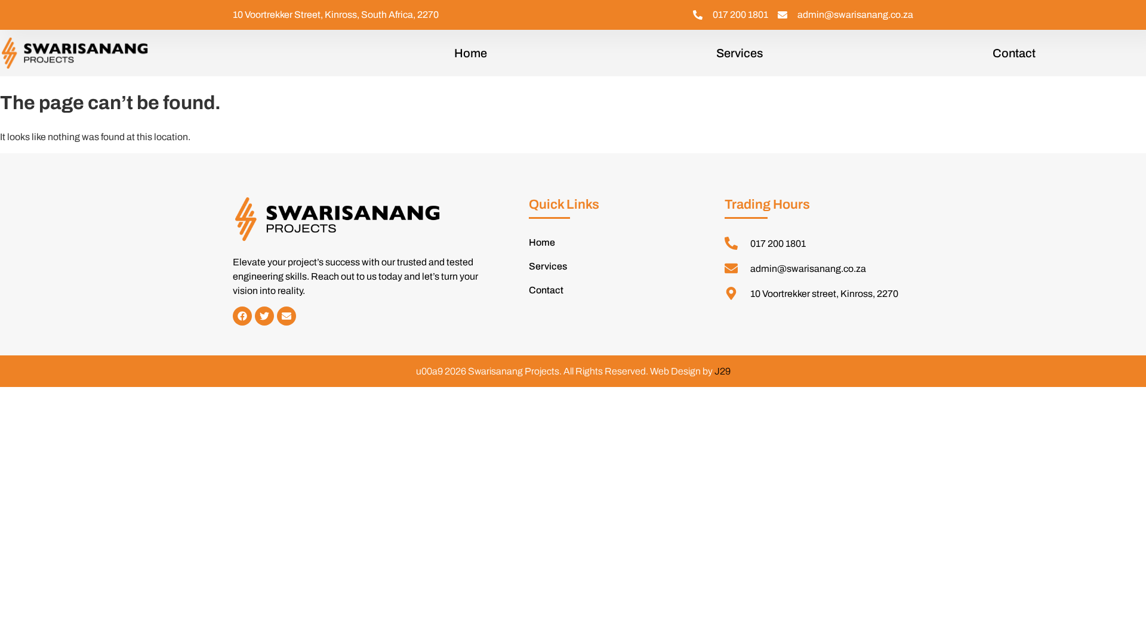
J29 (722, 371)
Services (739, 53)
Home (470, 53)
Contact (1014, 53)
